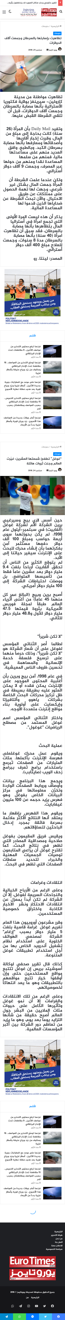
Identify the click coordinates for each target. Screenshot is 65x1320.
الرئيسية (55, 26)
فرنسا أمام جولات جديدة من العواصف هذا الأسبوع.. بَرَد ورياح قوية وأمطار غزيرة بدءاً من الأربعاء (22, 421)
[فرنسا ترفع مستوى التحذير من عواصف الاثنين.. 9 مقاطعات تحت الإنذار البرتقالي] (52, 351)
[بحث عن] (60, 13)
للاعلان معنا (56, 1246)
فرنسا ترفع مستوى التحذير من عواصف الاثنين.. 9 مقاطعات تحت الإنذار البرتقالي (24, 350)
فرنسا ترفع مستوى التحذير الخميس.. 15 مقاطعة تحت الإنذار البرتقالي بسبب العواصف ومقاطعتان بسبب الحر (22, 403)
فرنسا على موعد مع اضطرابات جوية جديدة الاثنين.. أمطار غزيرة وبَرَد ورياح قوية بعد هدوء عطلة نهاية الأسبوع (22, 385)
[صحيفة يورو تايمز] (35, 12)
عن (27, 1297)
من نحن (59, 1239)
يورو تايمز (53, 50)
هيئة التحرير (56, 1235)
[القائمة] (4, 13)
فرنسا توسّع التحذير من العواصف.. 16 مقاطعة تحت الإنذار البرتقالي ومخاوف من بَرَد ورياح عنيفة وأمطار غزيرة (22, 368)
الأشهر (32, 336)
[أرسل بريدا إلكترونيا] (47, 50)
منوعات (45, 26)
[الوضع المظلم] (10, 13)
